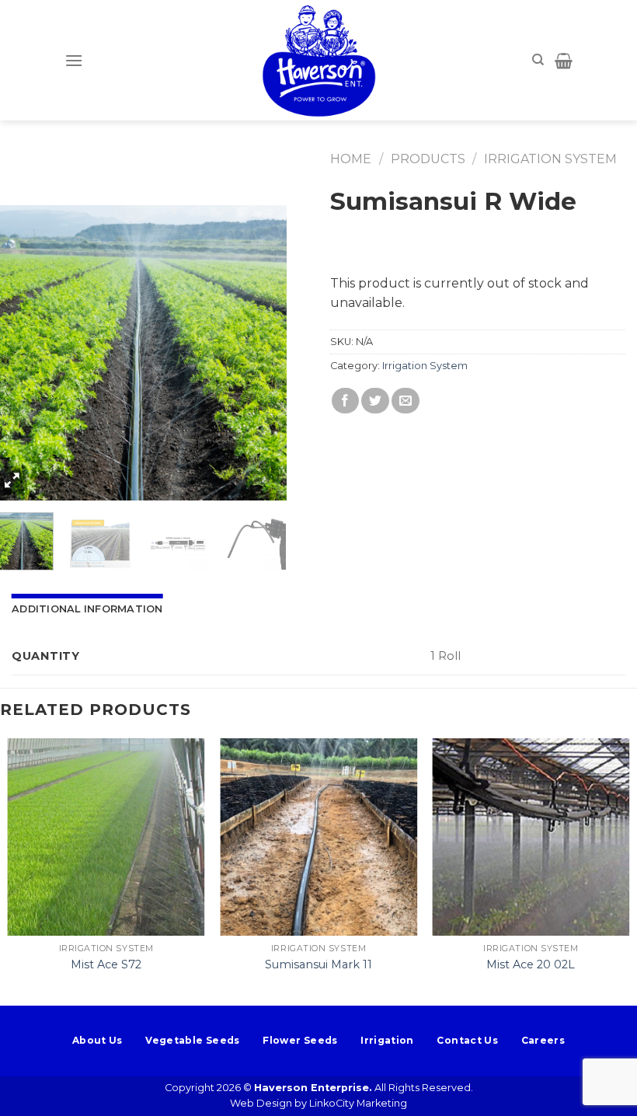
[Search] (538, 60)
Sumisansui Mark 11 (318, 964)
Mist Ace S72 (106, 964)
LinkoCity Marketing (358, 1103)
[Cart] (564, 61)
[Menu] (73, 60)
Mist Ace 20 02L (530, 964)
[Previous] (17, 352)
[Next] (261, 352)
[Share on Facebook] (346, 400)
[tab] (87, 609)
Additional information (87, 609)
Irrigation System (550, 159)
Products (428, 159)
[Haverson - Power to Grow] (318, 60)
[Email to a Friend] (405, 400)
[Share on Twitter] (375, 400)
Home (350, 159)
